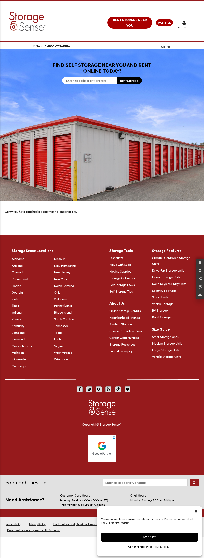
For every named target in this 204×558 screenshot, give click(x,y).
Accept (150, 537)
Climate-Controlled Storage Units (171, 261)
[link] (102, 150)
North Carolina (64, 286)
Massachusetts (22, 346)
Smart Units (160, 297)
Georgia (17, 292)
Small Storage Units (165, 337)
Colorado (18, 272)
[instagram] (89, 389)
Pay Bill (164, 22)
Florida (16, 286)
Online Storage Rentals (125, 311)
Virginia (59, 346)
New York (60, 279)
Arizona (17, 266)
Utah (57, 339)
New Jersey (62, 272)
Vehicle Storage (163, 304)
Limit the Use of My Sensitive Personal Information (83, 524)
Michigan (18, 353)
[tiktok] (118, 389)
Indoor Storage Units (166, 277)
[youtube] (108, 389)
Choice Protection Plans (125, 331)
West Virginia (63, 353)
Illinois (16, 306)
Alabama (18, 259)
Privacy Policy (161, 546)
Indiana (17, 312)
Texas (58, 333)
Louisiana (18, 333)
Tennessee (61, 326)
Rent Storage (129, 81)
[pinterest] (127, 389)
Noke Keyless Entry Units (169, 284)
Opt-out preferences (140, 546)
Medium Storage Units (167, 343)
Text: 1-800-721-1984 (53, 46)
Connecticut (20, 279)
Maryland (18, 339)
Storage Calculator (122, 278)
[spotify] (99, 389)
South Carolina (64, 319)
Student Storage (120, 324)
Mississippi (19, 366)
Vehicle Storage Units (166, 357)
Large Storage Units (165, 350)
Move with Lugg (120, 265)
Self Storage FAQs (122, 285)
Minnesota (19, 359)
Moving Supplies (120, 271)
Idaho (15, 299)
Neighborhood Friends (124, 318)
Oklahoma (61, 299)
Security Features (164, 291)
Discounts (116, 258)
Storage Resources (122, 344)
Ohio (57, 292)
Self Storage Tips (121, 291)
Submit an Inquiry (121, 351)
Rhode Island (63, 312)
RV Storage (160, 310)
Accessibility (13, 524)
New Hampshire (65, 266)
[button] (196, 511)
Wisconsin (61, 359)
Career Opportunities (124, 338)
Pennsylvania (63, 306)
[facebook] (80, 389)
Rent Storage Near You (130, 22)
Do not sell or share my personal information (33, 530)
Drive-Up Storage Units (168, 270)
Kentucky (18, 326)
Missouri (59, 259)
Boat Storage (161, 317)
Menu (166, 47)
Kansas (17, 319)
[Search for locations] (194, 482)
